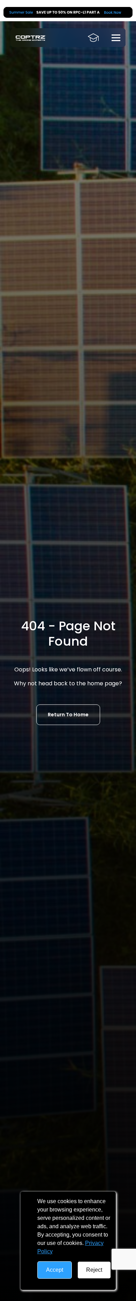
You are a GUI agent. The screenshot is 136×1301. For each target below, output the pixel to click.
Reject (94, 1270)
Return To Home (68, 714)
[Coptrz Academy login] (93, 37)
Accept (54, 1270)
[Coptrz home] (31, 38)
